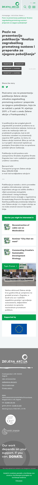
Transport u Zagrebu (11, 68)
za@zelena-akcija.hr (9, 382)
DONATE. (16, 456)
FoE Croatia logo (8, 385)
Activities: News (17, 15)
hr (31, 3)
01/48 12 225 (16, 406)
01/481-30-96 (10, 402)
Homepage (6, 15)
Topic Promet (9, 266)
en (34, 3)
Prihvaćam (19, 481)
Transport (7, 64)
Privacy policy (7, 388)
